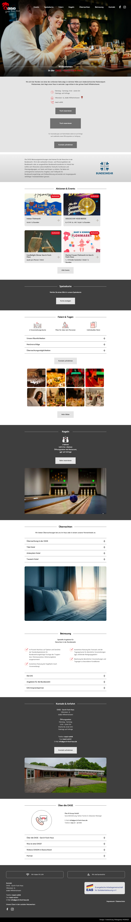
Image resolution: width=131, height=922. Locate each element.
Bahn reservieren (65, 460)
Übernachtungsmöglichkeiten (38, 350)
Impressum (111, 901)
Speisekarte (48, 7)
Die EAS (30, 675)
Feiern (61, 7)
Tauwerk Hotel (32, 559)
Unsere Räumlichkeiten (36, 338)
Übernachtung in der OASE (37, 541)
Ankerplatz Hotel (33, 553)
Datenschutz (120, 901)
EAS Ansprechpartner (35, 687)
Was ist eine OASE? (34, 843)
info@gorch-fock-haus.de (68, 741)
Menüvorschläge (33, 344)
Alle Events (65, 270)
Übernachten (84, 7)
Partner (30, 855)
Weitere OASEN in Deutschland (39, 849)
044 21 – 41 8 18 (76, 822)
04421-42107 (67, 739)
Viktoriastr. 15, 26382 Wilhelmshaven (67, 97)
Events (36, 7)
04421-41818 (68, 736)
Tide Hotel (31, 547)
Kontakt (112, 7)
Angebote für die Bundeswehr (38, 681)
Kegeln (71, 7)
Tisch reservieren (65, 111)
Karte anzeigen (65, 301)
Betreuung (99, 7)
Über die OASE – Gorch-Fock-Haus (40, 837)
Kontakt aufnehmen (65, 144)
